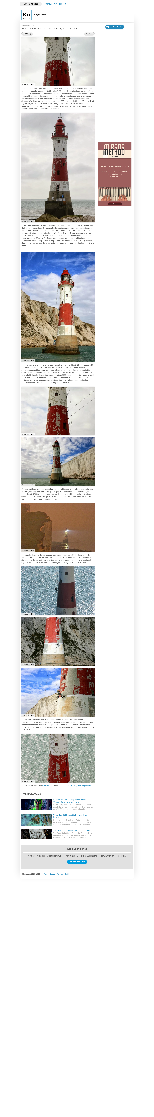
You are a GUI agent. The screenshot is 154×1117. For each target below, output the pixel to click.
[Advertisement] (92, 15)
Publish (67, 4)
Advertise (58, 4)
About (46, 874)
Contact (48, 4)
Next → (89, 34)
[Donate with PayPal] (77, 862)
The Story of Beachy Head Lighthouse (76, 786)
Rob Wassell (47, 786)
